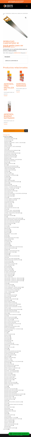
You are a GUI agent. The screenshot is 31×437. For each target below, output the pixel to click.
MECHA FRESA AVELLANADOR (11, 321)
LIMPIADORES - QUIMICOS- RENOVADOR (13, 280)
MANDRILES (7, 297)
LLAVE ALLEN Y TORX (9, 285)
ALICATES (6, 147)
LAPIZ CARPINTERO (8, 274)
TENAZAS (6, 408)
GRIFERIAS (6, 253)
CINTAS (5, 197)
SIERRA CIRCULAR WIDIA (10, 382)
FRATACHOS (7, 245)
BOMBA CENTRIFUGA (9, 163)
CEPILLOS (6, 183)
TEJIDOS (6, 405)
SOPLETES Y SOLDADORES (10, 388)
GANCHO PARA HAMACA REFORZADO (12, 246)
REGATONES (7, 362)
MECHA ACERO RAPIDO (9, 317)
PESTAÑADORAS (8, 340)
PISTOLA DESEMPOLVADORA (10, 352)
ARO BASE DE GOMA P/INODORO (11, 153)
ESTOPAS (6, 236)
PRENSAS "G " (7, 358)
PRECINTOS (6, 356)
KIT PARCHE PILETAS (9, 272)
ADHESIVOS (7, 141)
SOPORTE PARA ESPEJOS (9, 392)
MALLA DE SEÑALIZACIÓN (10, 295)
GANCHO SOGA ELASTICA (10, 248)
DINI (5, 216)
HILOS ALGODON (8, 261)
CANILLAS (6, 179)
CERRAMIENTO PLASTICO (10, 185)
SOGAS (5, 386)
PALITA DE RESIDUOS (9, 334)
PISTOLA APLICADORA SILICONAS (11, 351)
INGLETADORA (7, 267)
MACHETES (6, 293)
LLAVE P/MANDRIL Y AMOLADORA (12, 288)
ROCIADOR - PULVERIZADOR (10, 370)
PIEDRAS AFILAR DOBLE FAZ (10, 344)
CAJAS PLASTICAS (8, 173)
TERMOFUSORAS (8, 409)
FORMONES (6, 244)
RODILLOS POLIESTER (9, 374)
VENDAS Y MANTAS (8, 422)
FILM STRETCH (7, 241)
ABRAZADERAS (7, 137)
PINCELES (6, 345)
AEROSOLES (7, 143)
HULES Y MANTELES (8, 265)
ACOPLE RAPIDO (8, 140)
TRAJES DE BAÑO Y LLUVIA (10, 417)
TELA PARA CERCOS (8, 407)
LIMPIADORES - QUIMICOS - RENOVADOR (13, 278)
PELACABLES (7, 339)
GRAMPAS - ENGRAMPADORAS (11, 250)
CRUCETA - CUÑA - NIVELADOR (11, 210)
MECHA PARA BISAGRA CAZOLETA (12, 323)
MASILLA (6, 313)
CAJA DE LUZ (7, 172)
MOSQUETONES (7, 330)
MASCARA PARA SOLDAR (9, 310)
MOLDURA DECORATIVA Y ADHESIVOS (12, 328)
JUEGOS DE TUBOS (8, 270)
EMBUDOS (6, 228)
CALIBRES (6, 176)
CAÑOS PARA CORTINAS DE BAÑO (12, 181)
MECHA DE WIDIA (8, 319)
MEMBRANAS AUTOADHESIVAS (11, 326)
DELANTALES (7, 214)
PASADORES (7, 338)
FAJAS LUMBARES (8, 239)
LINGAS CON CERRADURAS (10, 282)
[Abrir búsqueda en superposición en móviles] (15, 130)
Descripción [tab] (7, 56)
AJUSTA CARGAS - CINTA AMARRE (11, 146)
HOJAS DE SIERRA (8, 262)
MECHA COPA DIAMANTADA (10, 318)
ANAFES (6, 149)
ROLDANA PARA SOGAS (9, 378)
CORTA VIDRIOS (7, 206)
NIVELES (6, 331)
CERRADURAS (7, 184)
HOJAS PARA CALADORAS (10, 263)
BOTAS (5, 164)
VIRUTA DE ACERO (8, 425)
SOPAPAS (6, 387)
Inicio (4, 13)
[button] (25, 17)
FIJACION (5, 429)
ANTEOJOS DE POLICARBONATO (11, 150)
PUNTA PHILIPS (7, 360)
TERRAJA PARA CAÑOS (9, 411)
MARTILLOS (6, 308)
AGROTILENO (7, 145)
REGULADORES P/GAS (9, 366)
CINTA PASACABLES (8, 196)
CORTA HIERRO (7, 205)
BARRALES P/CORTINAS (9, 156)
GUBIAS (6, 257)
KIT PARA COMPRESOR (9, 271)
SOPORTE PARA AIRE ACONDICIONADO (13, 390)
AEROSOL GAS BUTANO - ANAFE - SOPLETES (14, 142)
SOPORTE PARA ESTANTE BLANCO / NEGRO (14, 394)
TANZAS (6, 400)
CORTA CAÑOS (7, 203)
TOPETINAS (6, 416)
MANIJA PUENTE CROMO (9, 302)
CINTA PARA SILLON (8, 194)
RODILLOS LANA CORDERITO (10, 371)
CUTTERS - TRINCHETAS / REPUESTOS (12, 213)
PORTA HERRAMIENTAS (9, 355)
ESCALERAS (6, 229)
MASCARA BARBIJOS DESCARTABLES (12, 309)
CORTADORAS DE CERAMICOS (11, 207)
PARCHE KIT (7, 336)
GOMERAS (6, 249)
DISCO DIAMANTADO (9, 223)
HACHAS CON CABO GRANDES (11, 258)
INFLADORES (7, 266)
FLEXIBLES (6, 242)
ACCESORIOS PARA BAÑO (10, 138)
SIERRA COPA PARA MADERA (10, 383)
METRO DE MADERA (8, 327)
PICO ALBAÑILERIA (8, 343)
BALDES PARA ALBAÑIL (9, 154)
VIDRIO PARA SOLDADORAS (10, 424)
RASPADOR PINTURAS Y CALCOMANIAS (13, 361)
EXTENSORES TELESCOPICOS (10, 237)
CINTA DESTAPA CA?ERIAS (10, 190)
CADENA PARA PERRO (9, 170)
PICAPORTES (7, 341)
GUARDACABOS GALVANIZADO (11, 255)
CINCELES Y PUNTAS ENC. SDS (11, 188)
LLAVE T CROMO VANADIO (10, 291)
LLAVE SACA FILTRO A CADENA (11, 289)
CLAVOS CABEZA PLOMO (9, 199)
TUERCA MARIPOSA (8, 420)
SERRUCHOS (14, 13)
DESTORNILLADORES (9, 215)
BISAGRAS (6, 162)
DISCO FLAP (7, 224)
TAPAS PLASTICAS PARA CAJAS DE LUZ (12, 401)
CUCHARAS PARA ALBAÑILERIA (11, 211)
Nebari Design (19, 435)
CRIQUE (6, 209)
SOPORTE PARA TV (8, 396)
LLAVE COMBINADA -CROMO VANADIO (13, 287)
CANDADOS (7, 177)
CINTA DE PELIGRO (8, 189)
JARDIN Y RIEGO (8, 269)
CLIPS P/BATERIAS (8, 201)
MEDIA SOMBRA (7, 325)
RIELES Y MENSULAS (8, 369)
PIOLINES (6, 349)
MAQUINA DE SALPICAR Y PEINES (11, 304)
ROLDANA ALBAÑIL (8, 377)
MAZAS (5, 315)
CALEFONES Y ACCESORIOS (10, 175)
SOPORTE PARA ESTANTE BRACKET (12, 395)
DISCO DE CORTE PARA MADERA (11, 220)
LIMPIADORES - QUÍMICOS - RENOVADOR (13, 279)
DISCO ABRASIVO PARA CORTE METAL (12, 218)
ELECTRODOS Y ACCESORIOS (10, 227)
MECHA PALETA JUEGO (9, 322)
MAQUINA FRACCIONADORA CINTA (12, 306)
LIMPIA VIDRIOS (7, 276)
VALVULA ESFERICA (8, 421)
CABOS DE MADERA (8, 168)
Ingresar (12, 47)
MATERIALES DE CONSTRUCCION (11, 314)
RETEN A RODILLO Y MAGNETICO (11, 368)
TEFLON (6, 403)
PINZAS (6, 348)
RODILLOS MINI (7, 373)
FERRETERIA (8, 13)
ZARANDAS (6, 426)
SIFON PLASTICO (8, 384)
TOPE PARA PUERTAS (9, 414)
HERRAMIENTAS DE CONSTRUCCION (12, 259)
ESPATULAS (6, 232)
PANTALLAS (6, 335)
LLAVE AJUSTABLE (8, 284)
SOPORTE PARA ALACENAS (10, 391)
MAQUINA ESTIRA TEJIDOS (10, 305)
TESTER (5, 412)
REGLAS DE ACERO (8, 364)
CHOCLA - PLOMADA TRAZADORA (12, 186)
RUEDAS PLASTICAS (8, 379)
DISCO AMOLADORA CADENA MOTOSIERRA (14, 219)
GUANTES (6, 254)
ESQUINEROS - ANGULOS (9, 233)
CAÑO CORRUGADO (8, 180)
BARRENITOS (7, 158)
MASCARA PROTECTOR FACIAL (11, 312)
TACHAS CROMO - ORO (9, 397)
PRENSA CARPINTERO (9, 357)
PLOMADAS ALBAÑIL (9, 353)
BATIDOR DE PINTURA (9, 160)
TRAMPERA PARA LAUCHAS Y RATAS (12, 418)
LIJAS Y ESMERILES (8, 275)
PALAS (5, 332)
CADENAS (6, 171)
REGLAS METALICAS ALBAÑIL (10, 365)
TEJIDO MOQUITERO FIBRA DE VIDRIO (12, 404)
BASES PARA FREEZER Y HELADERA (12, 159)
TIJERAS (6, 413)
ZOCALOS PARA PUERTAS (10, 427)
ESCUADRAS (7, 231)
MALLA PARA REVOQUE (9, 296)
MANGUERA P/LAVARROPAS (10, 298)
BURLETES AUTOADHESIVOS (10, 166)
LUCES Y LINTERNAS (8, 292)
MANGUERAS (7, 300)
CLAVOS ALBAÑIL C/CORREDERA (11, 198)
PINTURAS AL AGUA (8, 347)
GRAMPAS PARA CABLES (9, 252)
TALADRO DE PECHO (9, 399)
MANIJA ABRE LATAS (8, 301)
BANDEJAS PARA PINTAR (10, 155)
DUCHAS (6, 226)
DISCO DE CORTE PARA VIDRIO (11, 222)
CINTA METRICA (7, 192)
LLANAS (6, 283)
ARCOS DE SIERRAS (8, 151)
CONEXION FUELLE (8, 202)
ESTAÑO (6, 235)
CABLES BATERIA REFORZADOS (11, 167)
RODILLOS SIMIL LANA (9, 375)
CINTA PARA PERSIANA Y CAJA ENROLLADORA (14, 193)
